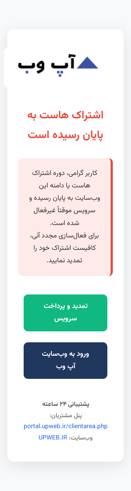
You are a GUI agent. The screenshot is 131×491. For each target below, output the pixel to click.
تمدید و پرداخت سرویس (66, 312)
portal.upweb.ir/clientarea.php (66, 426)
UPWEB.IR (53, 438)
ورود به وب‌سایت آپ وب (65, 360)
